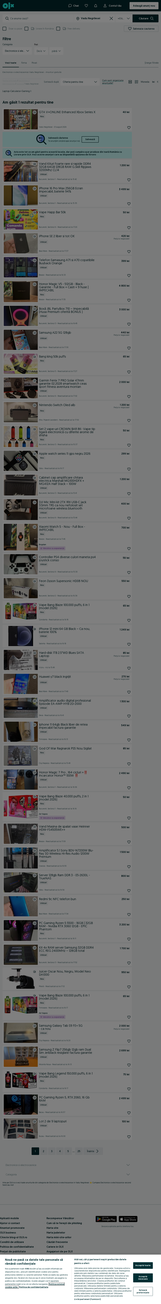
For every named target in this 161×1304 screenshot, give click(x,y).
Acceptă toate (142, 1265)
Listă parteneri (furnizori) (87, 1299)
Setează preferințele (143, 1291)
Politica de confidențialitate (33, 1287)
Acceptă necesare (143, 1277)
